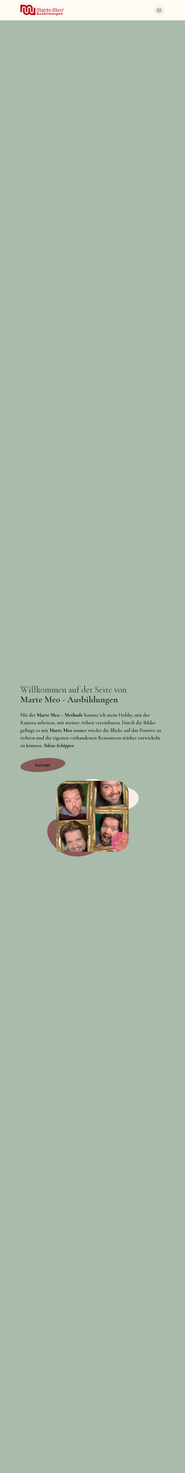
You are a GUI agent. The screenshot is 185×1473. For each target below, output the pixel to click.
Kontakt (43, 765)
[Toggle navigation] (159, 10)
